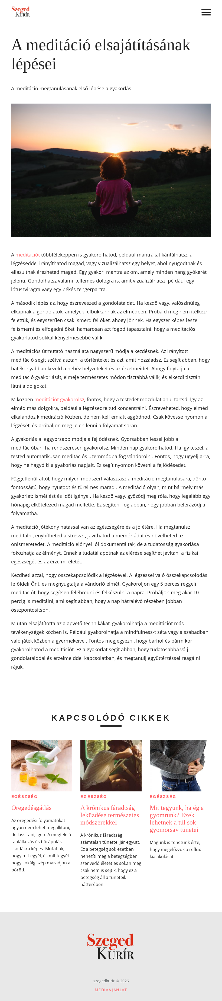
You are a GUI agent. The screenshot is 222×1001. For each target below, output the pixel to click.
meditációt (27, 254)
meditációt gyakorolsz (59, 399)
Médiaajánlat (111, 989)
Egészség (24, 796)
